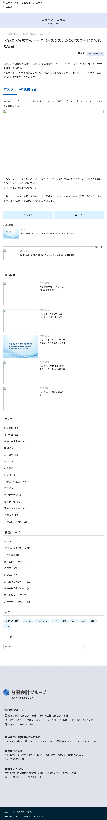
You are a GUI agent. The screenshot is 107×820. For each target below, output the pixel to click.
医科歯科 (8, 428)
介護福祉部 (9, 554)
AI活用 (7, 468)
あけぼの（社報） (13, 521)
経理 (6, 448)
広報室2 (8, 575)
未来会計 (8, 454)
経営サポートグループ (15, 601)
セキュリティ (42, 621)
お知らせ (8, 515)
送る (80, 214)
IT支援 (7, 474)
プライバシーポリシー (11, 816)
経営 (6, 488)
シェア (30, 214)
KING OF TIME (12, 621)
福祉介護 (8, 434)
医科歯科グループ (95, 53)
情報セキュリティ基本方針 (33, 816)
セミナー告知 (11, 501)
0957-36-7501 (17, 759)
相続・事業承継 (12, 441)
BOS (6, 461)
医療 (74, 621)
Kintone (27, 621)
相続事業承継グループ (15, 588)
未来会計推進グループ (15, 581)
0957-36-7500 (58, 755)
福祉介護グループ (13, 595)
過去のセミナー (12, 508)
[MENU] (101, 4)
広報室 (7, 568)
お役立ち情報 (11, 495)
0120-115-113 (17, 777)
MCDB (6, 101)
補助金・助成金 (12, 481)
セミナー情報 (59, 621)
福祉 (83, 621)
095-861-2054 (47, 741)
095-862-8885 (90, 741)
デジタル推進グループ (15, 548)
